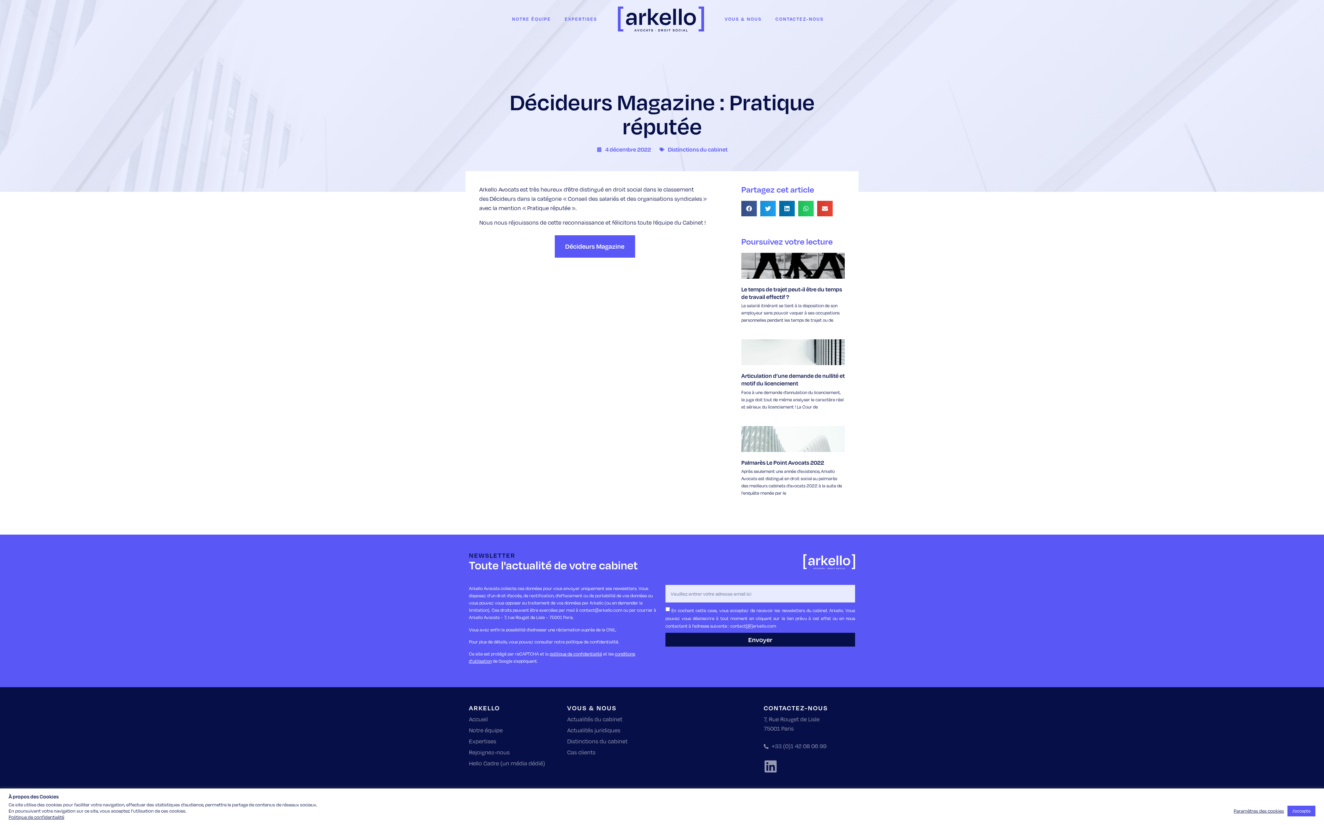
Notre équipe (531, 19)
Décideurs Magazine (594, 246)
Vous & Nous (743, 19)
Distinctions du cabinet (698, 149)
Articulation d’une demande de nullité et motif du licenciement (793, 379)
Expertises (581, 19)
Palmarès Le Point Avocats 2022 (782, 462)
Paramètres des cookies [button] (1259, 811)
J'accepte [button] (1301, 811)
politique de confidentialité (576, 654)
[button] (749, 208)
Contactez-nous (799, 19)
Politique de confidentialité (36, 817)
